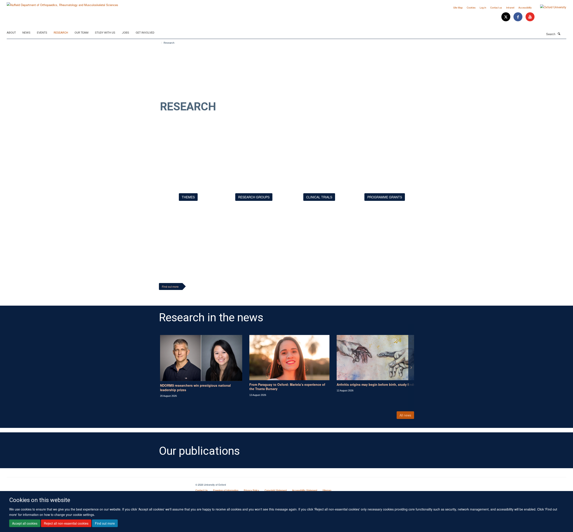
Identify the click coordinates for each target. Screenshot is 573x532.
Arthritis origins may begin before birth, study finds (376, 384)
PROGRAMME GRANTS (384, 197)
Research (61, 32)
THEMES (188, 197)
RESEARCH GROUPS (253, 197)
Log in (483, 7)
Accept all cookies (24, 523)
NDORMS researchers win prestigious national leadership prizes (195, 387)
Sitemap (327, 490)
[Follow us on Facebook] (518, 17)
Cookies (471, 7)
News (26, 32)
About (11, 32)
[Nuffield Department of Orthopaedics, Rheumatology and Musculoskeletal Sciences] (62, 3)
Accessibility (525, 7)
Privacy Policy (251, 490)
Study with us (105, 32)
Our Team (81, 32)
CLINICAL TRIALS (319, 197)
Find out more (105, 523)
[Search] (558, 33)
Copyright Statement (276, 490)
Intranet (510, 7)
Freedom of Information (225, 490)
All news (405, 415)
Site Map (458, 7)
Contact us (496, 7)
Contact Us (201, 490)
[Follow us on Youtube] (530, 17)
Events (42, 32)
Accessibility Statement (304, 490)
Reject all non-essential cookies (66, 523)
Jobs (125, 32)
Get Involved (145, 32)
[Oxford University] (549, 7)
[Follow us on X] (506, 17)
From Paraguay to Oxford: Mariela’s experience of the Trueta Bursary (287, 386)
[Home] (159, 42)
